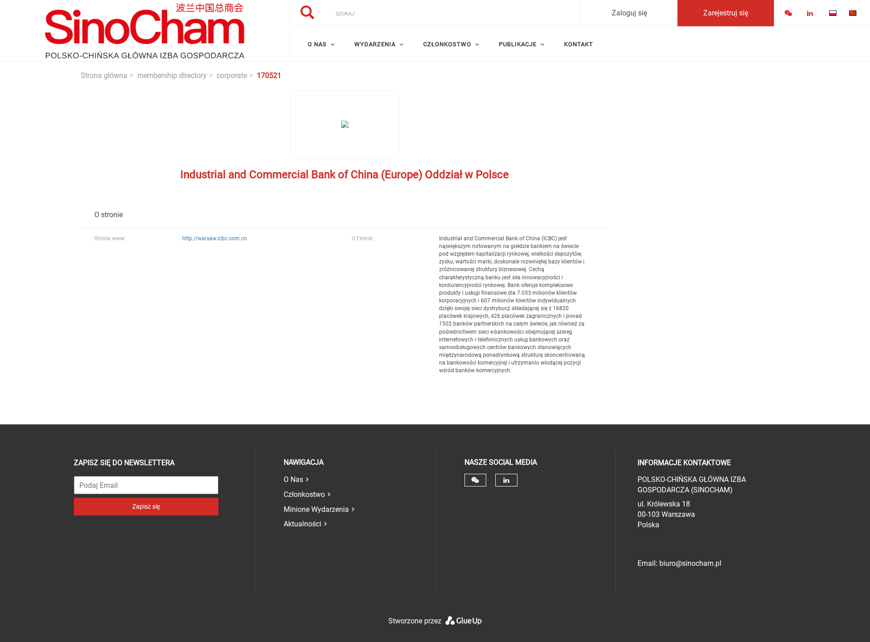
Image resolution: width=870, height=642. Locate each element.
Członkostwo (304, 494)
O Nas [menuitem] (317, 44)
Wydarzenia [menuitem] (375, 44)
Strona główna (104, 75)
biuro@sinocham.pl (690, 563)
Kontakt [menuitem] (578, 44)
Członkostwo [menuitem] (447, 44)
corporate (232, 75)
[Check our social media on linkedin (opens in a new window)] (506, 480)
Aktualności (302, 524)
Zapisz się (146, 506)
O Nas (293, 479)
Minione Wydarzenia (316, 509)
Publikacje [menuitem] (517, 44)
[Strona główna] (145, 31)
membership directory (172, 75)
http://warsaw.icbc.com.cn (214, 238)
